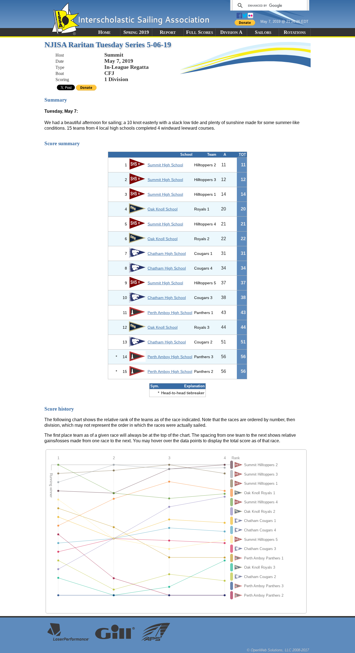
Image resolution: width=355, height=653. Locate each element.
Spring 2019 (136, 32)
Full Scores (199, 32)
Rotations (295, 32)
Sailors (263, 32)
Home (104, 32)
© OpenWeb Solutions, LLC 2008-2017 (278, 650)
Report (168, 32)
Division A (231, 32)
